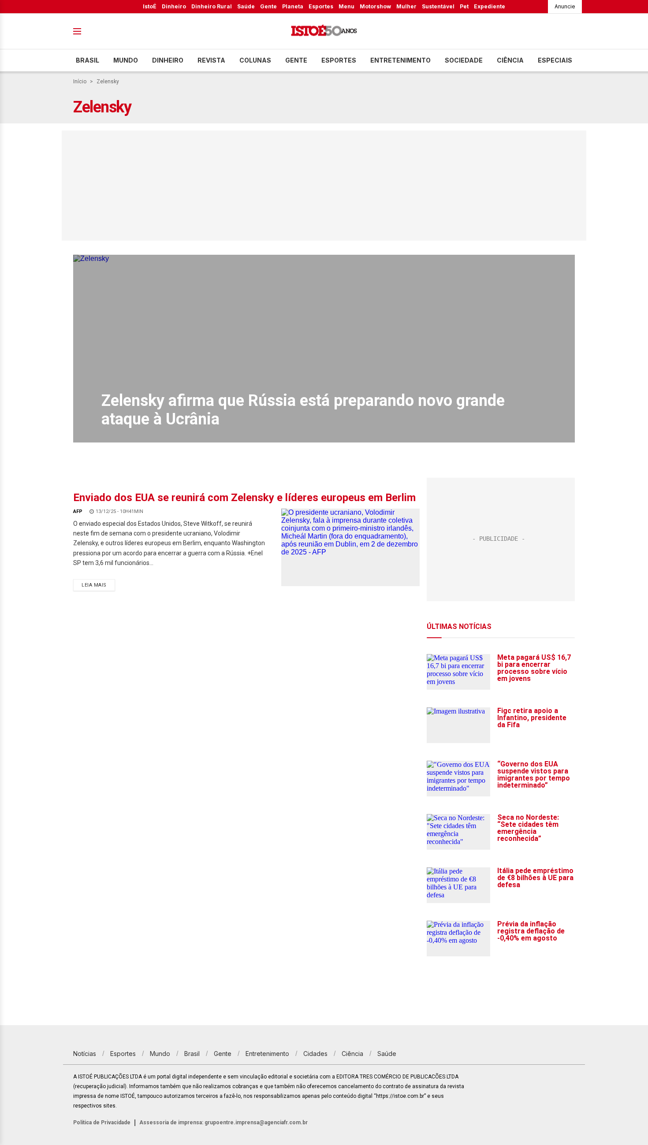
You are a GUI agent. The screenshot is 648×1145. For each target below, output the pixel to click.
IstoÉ (149, 6)
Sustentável (438, 6)
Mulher (406, 6)
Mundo (125, 60)
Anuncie (565, 6)
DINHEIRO (167, 60)
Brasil (87, 60)
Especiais (555, 60)
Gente (268, 6)
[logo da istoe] (324, 31)
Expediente (489, 6)
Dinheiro (174, 6)
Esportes (321, 6)
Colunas (255, 60)
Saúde (246, 6)
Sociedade (464, 60)
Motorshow (375, 6)
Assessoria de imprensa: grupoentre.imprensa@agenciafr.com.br (223, 1122)
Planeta (292, 6)
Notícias (84, 1053)
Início (79, 81)
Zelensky (108, 81)
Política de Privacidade (101, 1122)
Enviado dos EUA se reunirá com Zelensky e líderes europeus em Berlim (244, 497)
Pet (464, 6)
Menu (346, 6)
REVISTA (211, 60)
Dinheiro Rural (211, 6)
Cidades (315, 1053)
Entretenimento (400, 60)
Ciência (510, 60)
